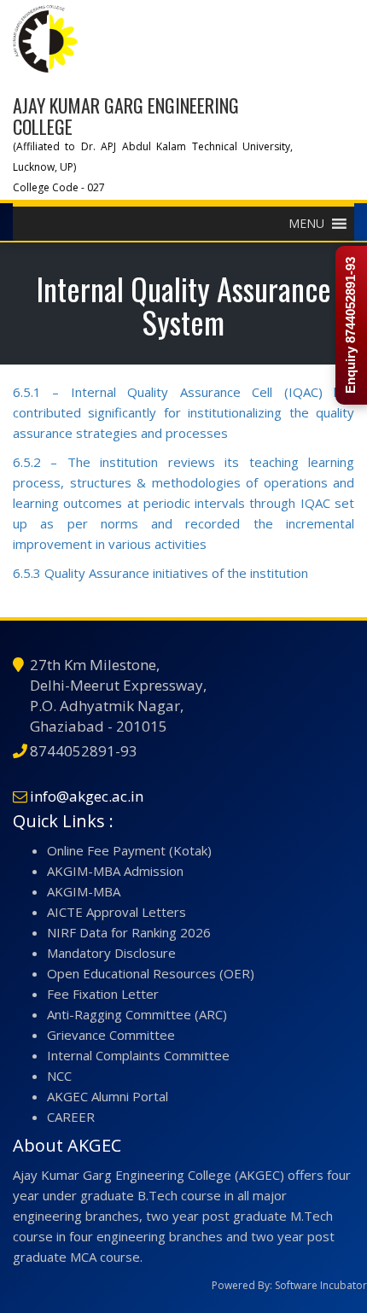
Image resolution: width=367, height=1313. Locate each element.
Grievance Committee (111, 1034)
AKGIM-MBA (83, 891)
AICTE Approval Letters (116, 911)
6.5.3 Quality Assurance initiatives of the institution (160, 572)
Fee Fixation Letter (103, 993)
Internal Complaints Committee (138, 1055)
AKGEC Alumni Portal (107, 1096)
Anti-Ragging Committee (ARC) (137, 1014)
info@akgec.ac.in (86, 796)
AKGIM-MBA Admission (115, 870)
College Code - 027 (59, 187)
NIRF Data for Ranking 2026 (129, 932)
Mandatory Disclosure (111, 952)
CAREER (71, 1116)
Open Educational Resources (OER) (150, 973)
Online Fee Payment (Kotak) (129, 850)
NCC (59, 1075)
